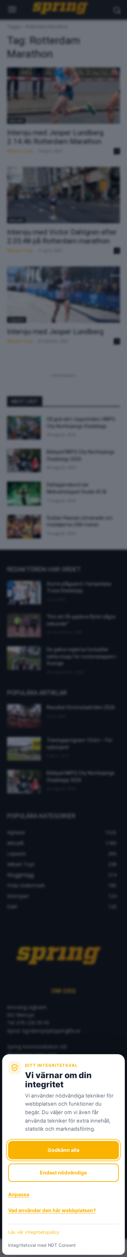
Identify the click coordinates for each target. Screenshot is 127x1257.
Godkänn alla (63, 1150)
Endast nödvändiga (63, 1173)
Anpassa (18, 1194)
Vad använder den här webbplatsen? (52, 1210)
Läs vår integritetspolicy (33, 1232)
